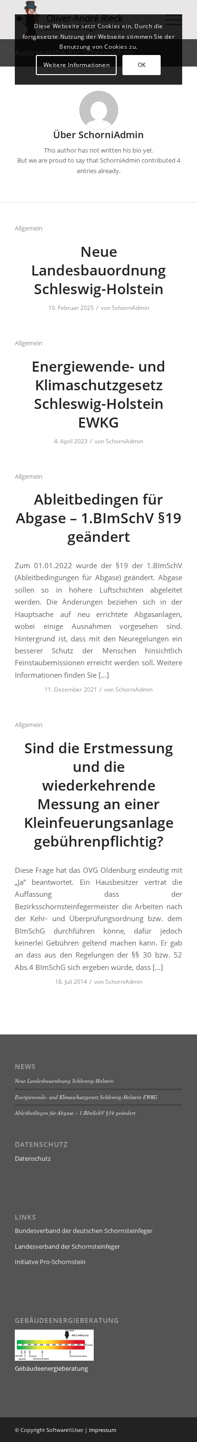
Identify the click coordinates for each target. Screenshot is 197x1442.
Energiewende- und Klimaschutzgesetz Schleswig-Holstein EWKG (98, 394)
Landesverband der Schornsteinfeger (67, 1246)
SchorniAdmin (130, 308)
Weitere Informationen (77, 65)
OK (142, 65)
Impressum (102, 1429)
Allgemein (29, 228)
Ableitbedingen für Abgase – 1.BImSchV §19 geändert (98, 517)
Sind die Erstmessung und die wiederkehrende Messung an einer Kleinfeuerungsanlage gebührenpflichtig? (99, 794)
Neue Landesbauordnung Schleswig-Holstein (98, 270)
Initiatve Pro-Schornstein (50, 1261)
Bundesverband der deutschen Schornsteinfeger (84, 1230)
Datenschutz (33, 1158)
